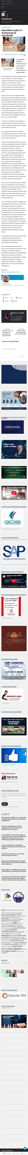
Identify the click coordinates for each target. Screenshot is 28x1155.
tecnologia (5, 951)
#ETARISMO (18, 915)
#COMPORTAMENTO (17, 914)
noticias (23, 943)
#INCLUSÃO (11, 919)
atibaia (12, 928)
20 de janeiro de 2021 (9, 54)
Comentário (21, 356)
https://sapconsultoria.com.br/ (12, 272)
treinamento (4, 952)
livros (3, 943)
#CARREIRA (9, 914)
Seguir (4, 804)
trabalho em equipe (20, 951)
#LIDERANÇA (20, 919)
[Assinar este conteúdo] (2, 814)
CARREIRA (13, 930)
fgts (24, 937)
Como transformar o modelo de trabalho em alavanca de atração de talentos (13, 846)
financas (3, 939)
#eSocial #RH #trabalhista (8, 916)
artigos (9, 928)
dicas (10, 935)
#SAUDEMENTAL (20, 923)
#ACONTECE (15, 910)
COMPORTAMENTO (9, 932)
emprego (14, 937)
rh (11, 946)
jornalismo (3, 940)
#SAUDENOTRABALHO (5, 925)
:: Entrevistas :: (20, 926)
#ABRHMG (10, 910)
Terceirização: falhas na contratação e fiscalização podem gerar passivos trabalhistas (13, 819)
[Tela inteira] (24, 586)
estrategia (18, 937)
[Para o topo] (25, 1148)
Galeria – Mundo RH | (6, 3)
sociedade (24, 949)
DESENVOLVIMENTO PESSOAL (15, 933)
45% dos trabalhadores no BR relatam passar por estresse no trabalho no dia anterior (11, 827)
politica (7, 944)
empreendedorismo (6, 937)
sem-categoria (15, 948)
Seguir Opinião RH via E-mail (10, 790)
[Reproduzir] (3, 586)
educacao (22, 935)
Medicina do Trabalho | (6, 1)
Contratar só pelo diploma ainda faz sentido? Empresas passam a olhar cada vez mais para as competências (13, 878)
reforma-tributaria (7, 946)
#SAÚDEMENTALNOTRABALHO (16, 925)
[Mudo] (22, 586)
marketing (8, 943)
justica (6, 940)
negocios (17, 943)
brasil (7, 930)
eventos (21, 937)
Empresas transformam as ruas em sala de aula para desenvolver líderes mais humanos (13, 862)
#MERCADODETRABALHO (10, 921)
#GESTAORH (18, 917)
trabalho (13, 951)
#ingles (15, 919)
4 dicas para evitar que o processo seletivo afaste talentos (12, 854)
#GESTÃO (5, 919)
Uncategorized (6, 27)
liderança (14, 941)
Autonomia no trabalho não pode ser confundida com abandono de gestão (13, 870)
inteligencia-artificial (20, 939)
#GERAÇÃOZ (12, 917)
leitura (9, 940)
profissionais (20, 944)
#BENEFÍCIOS (3, 914)
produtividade (14, 944)
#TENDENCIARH (4, 926)
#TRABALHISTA (12, 926)
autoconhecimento (20, 928)
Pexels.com (8, 69)
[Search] (2, 7)
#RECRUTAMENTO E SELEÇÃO (6, 923)
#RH (15, 923)
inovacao (10, 939)
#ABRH (6, 910)
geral (6, 939)
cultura (7, 933)
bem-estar (3, 930)
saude (15, 946)
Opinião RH (6, 19)
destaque (5, 935)
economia (15, 935)
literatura (21, 941)
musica (12, 943)
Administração (4, 928)
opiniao (2, 944)
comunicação (20, 932)
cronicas (3, 933)
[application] (14, 581)
